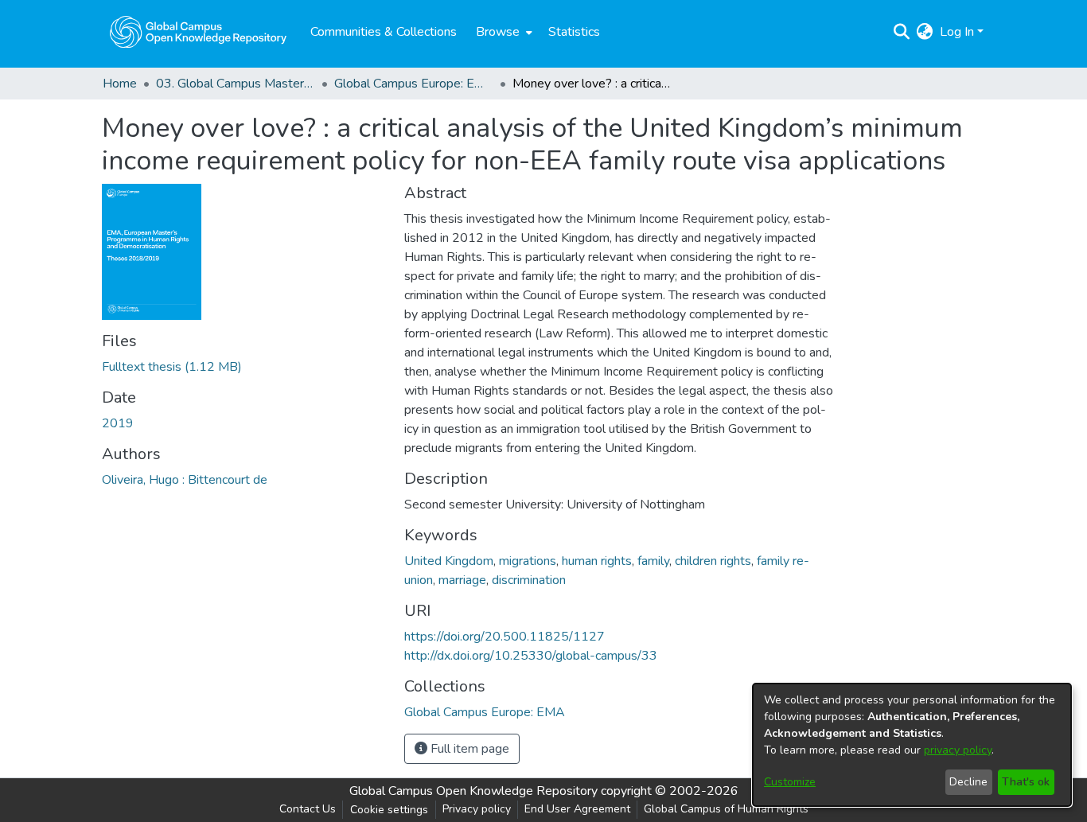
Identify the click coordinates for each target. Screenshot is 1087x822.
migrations (527, 561)
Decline (968, 781)
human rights (597, 561)
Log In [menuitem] (957, 32)
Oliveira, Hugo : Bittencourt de (184, 480)
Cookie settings (389, 809)
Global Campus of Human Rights (726, 808)
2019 (118, 423)
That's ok (1026, 781)
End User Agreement (577, 808)
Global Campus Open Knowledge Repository (473, 791)
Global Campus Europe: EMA (413, 83)
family (653, 561)
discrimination (529, 580)
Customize (790, 781)
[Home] (198, 32)
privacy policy (958, 750)
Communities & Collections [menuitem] (383, 32)
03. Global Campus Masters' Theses (235, 83)
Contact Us (307, 808)
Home (120, 83)
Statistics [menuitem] (574, 32)
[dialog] (912, 745)
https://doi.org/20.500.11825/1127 (504, 636)
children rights (713, 561)
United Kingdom (448, 561)
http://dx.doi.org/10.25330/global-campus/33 (530, 655)
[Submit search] (902, 31)
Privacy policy (476, 808)
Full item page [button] (468, 749)
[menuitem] (502, 32)
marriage (462, 580)
